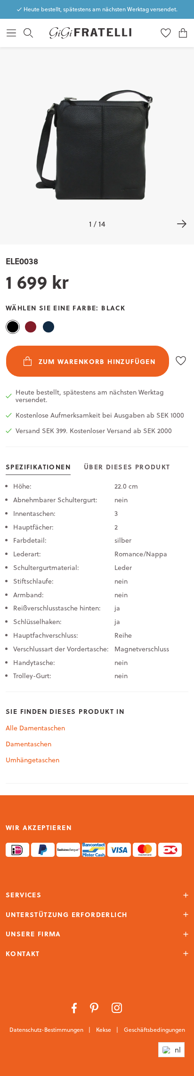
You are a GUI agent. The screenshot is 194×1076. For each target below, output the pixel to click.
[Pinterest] (95, 1007)
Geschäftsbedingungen (154, 1030)
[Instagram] (117, 1007)
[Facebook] (75, 1007)
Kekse (104, 1030)
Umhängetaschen (32, 760)
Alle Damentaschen (35, 728)
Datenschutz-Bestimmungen (47, 1030)
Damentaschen (28, 744)
